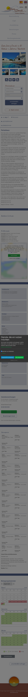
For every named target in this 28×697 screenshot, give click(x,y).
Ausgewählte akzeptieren (8, 357)
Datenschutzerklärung (6, 347)
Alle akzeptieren (19, 357)
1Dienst (3, 353)
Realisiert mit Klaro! (14, 360)
